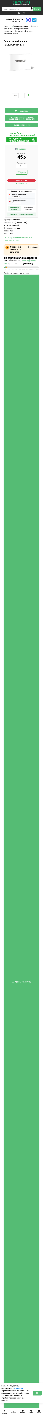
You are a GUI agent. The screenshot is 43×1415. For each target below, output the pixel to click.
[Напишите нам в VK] (34, 20)
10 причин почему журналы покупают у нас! (18, 238)
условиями (18, 1388)
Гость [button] (22, 13)
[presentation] (28, 95)
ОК (37, 1393)
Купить (23, 172)
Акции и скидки (21, 180)
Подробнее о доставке (28, 208)
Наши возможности (21, 125)
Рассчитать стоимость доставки (22, 214)
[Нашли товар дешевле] (21, 141)
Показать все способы (14, 208)
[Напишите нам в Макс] (28, 20)
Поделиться (22, 183)
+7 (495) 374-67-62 (15, 19)
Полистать (23, 111)
